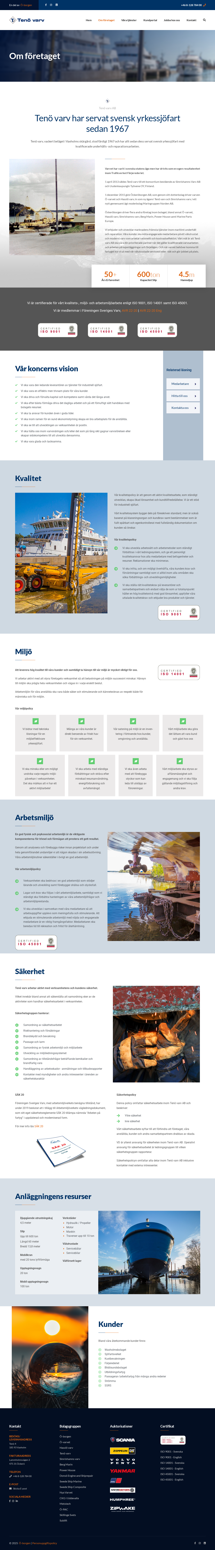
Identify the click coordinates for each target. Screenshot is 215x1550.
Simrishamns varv (70, 1458)
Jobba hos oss (172, 20)
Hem (89, 20)
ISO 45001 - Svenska (172, 1474)
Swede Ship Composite (73, 1486)
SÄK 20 (38, 1126)
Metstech (65, 1503)
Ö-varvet (65, 1442)
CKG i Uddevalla (69, 1498)
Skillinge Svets (68, 1514)
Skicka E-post (19, 1488)
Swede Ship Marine (71, 1481)
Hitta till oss (179, 396)
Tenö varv (65, 1453)
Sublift (63, 1520)
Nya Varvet (66, 1492)
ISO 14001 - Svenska (172, 1462)
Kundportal (150, 20)
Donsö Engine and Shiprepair (76, 1475)
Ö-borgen (26, 5)
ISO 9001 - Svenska (171, 1451)
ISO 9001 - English (171, 1457)
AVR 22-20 (129, 311)
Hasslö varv (66, 1447)
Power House (67, 1470)
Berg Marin (66, 1464)
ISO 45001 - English (171, 1479)
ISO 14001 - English (171, 1468)
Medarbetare (180, 384)
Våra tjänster (129, 20)
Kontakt (191, 20)
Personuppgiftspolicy (44, 1543)
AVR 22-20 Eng (151, 311)
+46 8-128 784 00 (191, 5)
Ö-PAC (64, 1509)
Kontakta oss (180, 408)
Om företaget (106, 20)
